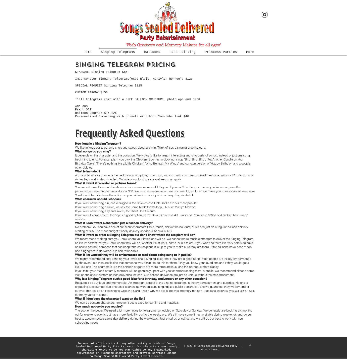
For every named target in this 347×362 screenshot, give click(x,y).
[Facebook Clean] (250, 345)
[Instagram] (264, 15)
